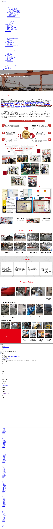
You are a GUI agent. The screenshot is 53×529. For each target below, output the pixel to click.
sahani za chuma (15, 105)
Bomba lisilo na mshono (34, 102)
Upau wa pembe (40, 104)
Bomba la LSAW (27, 102)
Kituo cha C (41, 103)
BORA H (31, 103)
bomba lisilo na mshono (11, 103)
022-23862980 (11, 356)
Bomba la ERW (15, 102)
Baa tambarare (45, 104)
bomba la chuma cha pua (19, 103)
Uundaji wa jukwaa (20, 106)
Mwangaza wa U (35, 103)
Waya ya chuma (26, 106)
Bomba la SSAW (21, 102)
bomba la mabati (40, 102)
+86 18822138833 (17, 356)
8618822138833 (5, 362)
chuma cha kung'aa (14, 106)
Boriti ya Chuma (26, 103)
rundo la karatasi (9, 105)
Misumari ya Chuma (32, 106)
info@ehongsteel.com (6, 358)
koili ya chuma (20, 105)
